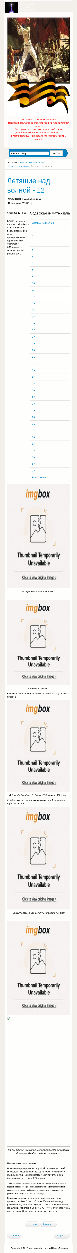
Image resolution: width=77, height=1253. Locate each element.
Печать (35, 203)
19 (33, 343)
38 (33, 470)
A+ (62, 172)
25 (33, 383)
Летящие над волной (43, 223)
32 (33, 430)
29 (33, 410)
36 (33, 457)
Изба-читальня (37, 162)
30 (33, 417)
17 (33, 330)
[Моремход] (21, 6)
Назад (33, 1224)
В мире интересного (18, 166)
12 (33, 296)
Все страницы (39, 477)
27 (33, 397)
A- (68, 172)
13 (33, 303)
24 (33, 377)
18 (33, 337)
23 (33, 370)
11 (33, 290)
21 (33, 357)
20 (33, 350)
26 (33, 390)
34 (33, 444)
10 (33, 283)
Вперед (47, 1224)
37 (33, 464)
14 (33, 310)
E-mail (42, 203)
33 (33, 437)
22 (33, 363)
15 (33, 316)
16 (33, 323)
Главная (22, 162)
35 (33, 450)
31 (33, 424)
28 (33, 404)
